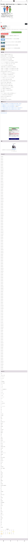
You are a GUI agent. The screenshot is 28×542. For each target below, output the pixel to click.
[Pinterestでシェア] (11, 318)
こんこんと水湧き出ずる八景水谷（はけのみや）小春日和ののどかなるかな (9, 107)
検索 (1, 22)
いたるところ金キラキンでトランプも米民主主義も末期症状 (7, 60)
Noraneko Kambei (20, 107)
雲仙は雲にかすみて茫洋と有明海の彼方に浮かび (6, 96)
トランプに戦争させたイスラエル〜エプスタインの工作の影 (7, 77)
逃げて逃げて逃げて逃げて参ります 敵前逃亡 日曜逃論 (7, 85)
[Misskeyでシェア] (23, 314)
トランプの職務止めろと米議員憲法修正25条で (6, 88)
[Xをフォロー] (11, 151)
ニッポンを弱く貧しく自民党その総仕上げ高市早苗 (6, 79)
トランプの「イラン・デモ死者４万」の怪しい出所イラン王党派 (8, 63)
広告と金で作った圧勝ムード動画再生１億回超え (6, 82)
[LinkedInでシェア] (17, 318)
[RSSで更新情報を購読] (16, 151)
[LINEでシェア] (5, 318)
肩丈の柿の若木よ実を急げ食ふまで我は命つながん (6, 71)
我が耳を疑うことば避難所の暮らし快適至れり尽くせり (7, 54)
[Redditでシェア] (17, 316)
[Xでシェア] (5, 314)
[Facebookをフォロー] (12, 151)
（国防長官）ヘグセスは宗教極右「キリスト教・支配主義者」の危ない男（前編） (9, 103)
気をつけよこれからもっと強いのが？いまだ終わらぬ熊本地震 (7, 57)
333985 (20, 103)
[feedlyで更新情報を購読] (15, 151)
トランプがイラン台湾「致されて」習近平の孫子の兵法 (7, 65)
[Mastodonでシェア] (11, 314)
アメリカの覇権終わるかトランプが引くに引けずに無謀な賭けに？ (8, 106)
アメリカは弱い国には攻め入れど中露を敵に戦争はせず (7, 94)
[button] (25, 261)
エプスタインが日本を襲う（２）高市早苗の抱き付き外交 (7, 74)
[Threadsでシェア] (11, 316)
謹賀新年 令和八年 (3, 91)
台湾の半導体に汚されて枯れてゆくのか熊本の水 (6, 99)
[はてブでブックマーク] (23, 316)
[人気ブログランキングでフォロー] (16, 32)
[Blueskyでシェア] (17, 314)
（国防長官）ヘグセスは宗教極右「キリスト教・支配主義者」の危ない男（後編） (10, 68)
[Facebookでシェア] (5, 316)
